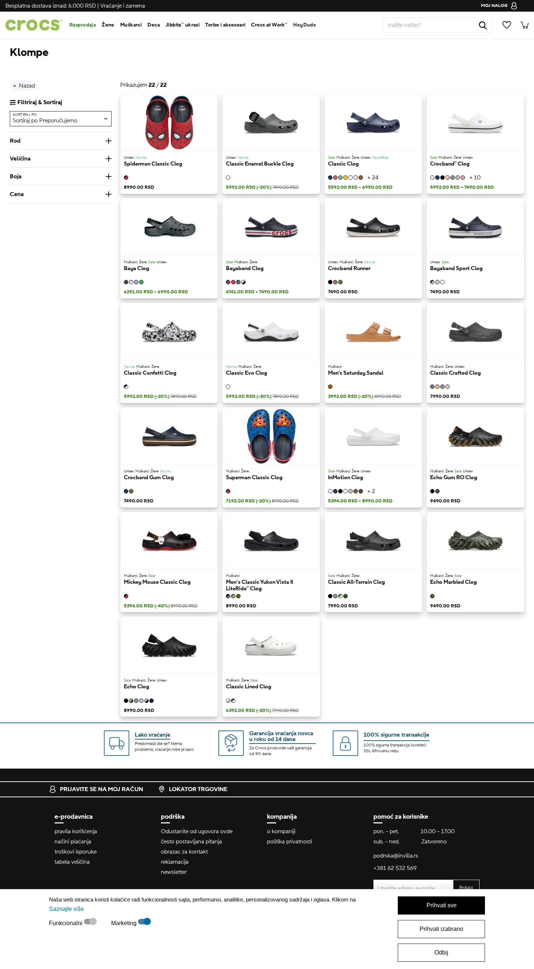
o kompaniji (281, 831)
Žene (108, 25)
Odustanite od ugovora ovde (196, 831)
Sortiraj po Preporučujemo (45, 120)
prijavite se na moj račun (101, 789)
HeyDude (304, 25)
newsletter (174, 872)
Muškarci (131, 25)
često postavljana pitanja (191, 841)
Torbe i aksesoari (225, 25)
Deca (153, 25)
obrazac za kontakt (184, 851)
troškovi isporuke (75, 851)
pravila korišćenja (75, 831)
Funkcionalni (66, 923)
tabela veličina (72, 862)
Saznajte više (66, 909)
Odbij (441, 952)
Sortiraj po (25, 114)
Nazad (27, 85)
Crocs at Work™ (269, 25)
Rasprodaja (82, 25)
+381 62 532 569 (395, 868)
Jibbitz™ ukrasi (182, 25)
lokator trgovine (198, 789)
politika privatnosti (289, 841)
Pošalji (466, 888)
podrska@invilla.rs (395, 855)
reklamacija (175, 862)
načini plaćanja (72, 841)
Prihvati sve (441, 905)
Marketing (124, 923)
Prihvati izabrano (441, 929)
